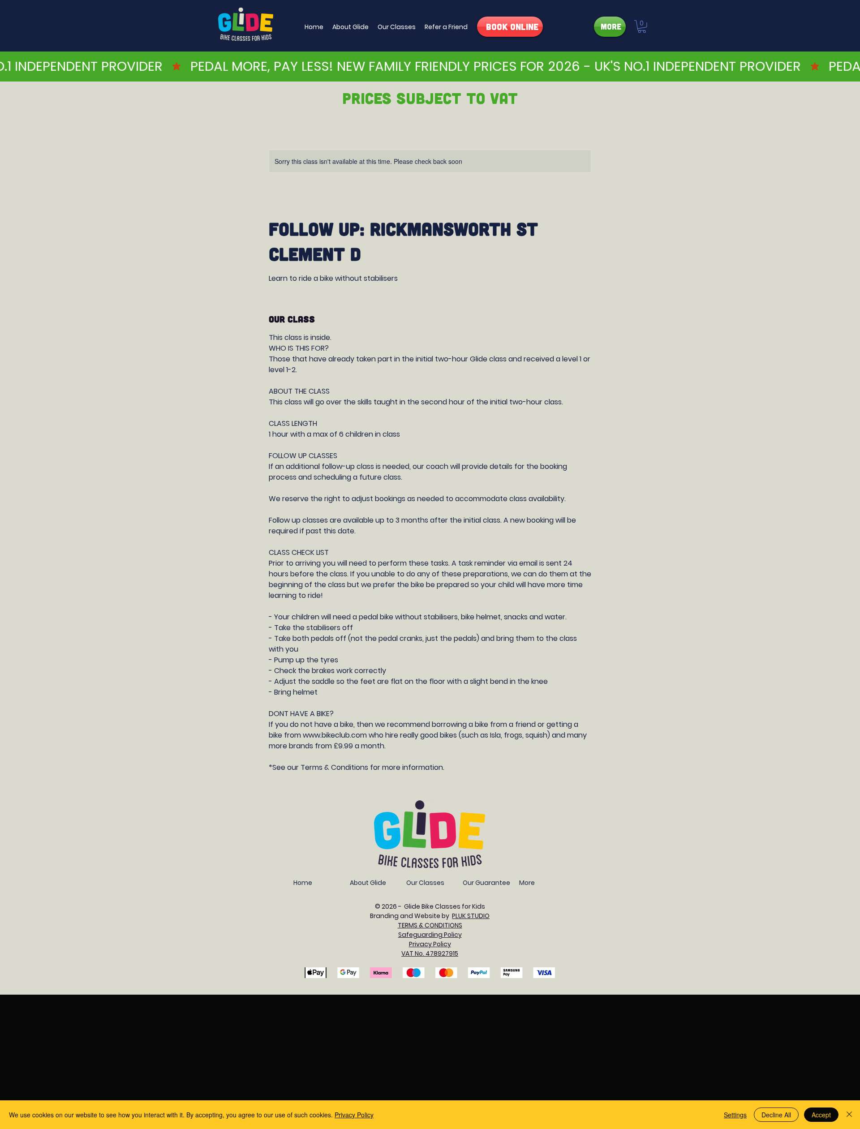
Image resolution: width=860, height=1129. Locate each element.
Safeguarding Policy (430, 934)
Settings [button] (735, 1114)
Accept (821, 1114)
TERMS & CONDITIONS (430, 925)
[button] (350, 27)
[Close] (849, 1115)
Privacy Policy (354, 1114)
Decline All (776, 1114)
